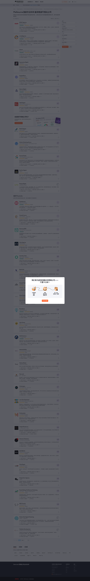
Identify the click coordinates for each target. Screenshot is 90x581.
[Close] (63, 278)
